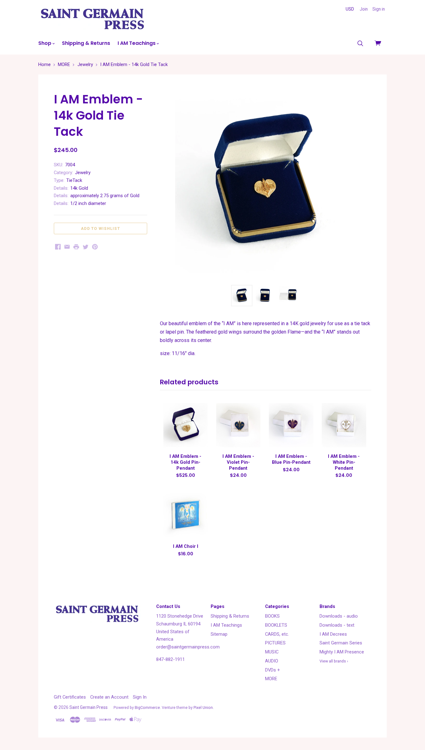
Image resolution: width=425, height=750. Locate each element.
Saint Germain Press (88, 707)
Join (364, 9)
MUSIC (271, 652)
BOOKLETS (276, 625)
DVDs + (272, 670)
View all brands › (334, 661)
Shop (45, 43)
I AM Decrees (333, 634)
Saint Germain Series (341, 643)
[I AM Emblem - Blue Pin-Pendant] (291, 425)
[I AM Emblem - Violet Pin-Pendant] (238, 425)
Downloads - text (337, 625)
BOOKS (272, 616)
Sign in (378, 9)
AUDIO (271, 661)
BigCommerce (147, 707)
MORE (271, 678)
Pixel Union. (204, 707)
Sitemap (219, 634)
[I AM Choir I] (185, 515)
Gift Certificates (70, 697)
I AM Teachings (137, 43)
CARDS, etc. (277, 634)
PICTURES (275, 643)
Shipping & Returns (86, 43)
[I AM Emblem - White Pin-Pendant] (344, 425)
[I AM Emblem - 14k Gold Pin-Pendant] (185, 425)
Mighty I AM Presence (342, 652)
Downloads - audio (339, 616)
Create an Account (109, 697)
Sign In (140, 697)
